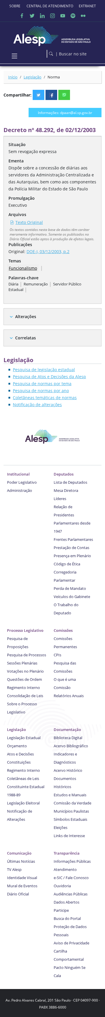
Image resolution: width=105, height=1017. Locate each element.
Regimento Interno (23, 687)
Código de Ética (67, 564)
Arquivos (17, 214)
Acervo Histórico (68, 770)
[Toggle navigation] (14, 56)
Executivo (17, 205)
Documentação (67, 729)
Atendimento (65, 869)
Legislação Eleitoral (23, 803)
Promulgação (21, 198)
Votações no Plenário (25, 671)
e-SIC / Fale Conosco (71, 877)
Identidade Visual (22, 877)
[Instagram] (52, 15)
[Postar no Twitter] (38, 95)
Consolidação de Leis (25, 695)
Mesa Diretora (66, 490)
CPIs (57, 654)
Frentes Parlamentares (73, 539)
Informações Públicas (72, 861)
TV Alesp (14, 869)
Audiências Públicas (71, 894)
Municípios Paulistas (71, 811)
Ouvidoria (62, 885)
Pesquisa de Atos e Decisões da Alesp (49, 376)
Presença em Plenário (72, 555)
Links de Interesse (69, 835)
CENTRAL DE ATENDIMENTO (50, 5)
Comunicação (19, 853)
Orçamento (17, 745)
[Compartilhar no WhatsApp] (64, 95)
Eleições (60, 827)
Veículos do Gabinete (72, 596)
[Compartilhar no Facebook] (51, 95)
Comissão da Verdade (72, 803)
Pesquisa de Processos (26, 654)
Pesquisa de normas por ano (41, 390)
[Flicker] (83, 15)
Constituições (19, 762)
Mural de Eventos (22, 885)
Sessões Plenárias (22, 663)
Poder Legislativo (22, 482)
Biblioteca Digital (68, 737)
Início (13, 77)
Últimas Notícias (21, 861)
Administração (19, 490)
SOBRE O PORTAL (15, 5)
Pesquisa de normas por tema (42, 383)
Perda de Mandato (70, 588)
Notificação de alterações (37, 404)
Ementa (16, 161)
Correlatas (25, 338)
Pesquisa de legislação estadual (44, 369)
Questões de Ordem (24, 679)
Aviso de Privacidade (71, 943)
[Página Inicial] (53, 34)
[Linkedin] (42, 15)
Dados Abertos (66, 902)
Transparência (67, 853)
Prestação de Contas (71, 547)
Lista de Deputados (70, 482)
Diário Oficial (18, 894)
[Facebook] (22, 15)
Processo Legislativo (25, 630)
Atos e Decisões (20, 754)
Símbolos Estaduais (70, 819)
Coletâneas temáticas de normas (45, 397)
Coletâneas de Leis (23, 778)
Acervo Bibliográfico (71, 745)
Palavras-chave (23, 277)
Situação (17, 144)
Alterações (25, 316)
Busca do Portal (67, 918)
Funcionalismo (23, 268)
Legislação (32, 77)
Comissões (63, 630)
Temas (14, 261)
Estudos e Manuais (70, 794)
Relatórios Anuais (69, 695)
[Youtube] (62, 15)
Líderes (60, 498)
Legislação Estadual (24, 737)
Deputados (64, 474)
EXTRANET (87, 5)
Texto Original (29, 222)
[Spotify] (73, 15)
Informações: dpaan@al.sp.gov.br (65, 112)
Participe (61, 910)
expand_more (11, 317)
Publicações (20, 244)
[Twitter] (32, 15)
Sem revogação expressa (32, 151)
